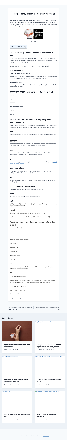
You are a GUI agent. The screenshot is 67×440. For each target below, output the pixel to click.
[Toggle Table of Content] (23, 47)
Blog (11, 11)
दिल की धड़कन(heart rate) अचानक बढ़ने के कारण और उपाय (47, 307)
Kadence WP (46, 436)
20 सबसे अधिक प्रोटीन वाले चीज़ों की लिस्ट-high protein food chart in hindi (20, 307)
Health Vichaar (14, 16)
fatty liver (12, 298)
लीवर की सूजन (19, 298)
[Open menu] (64, 3)
